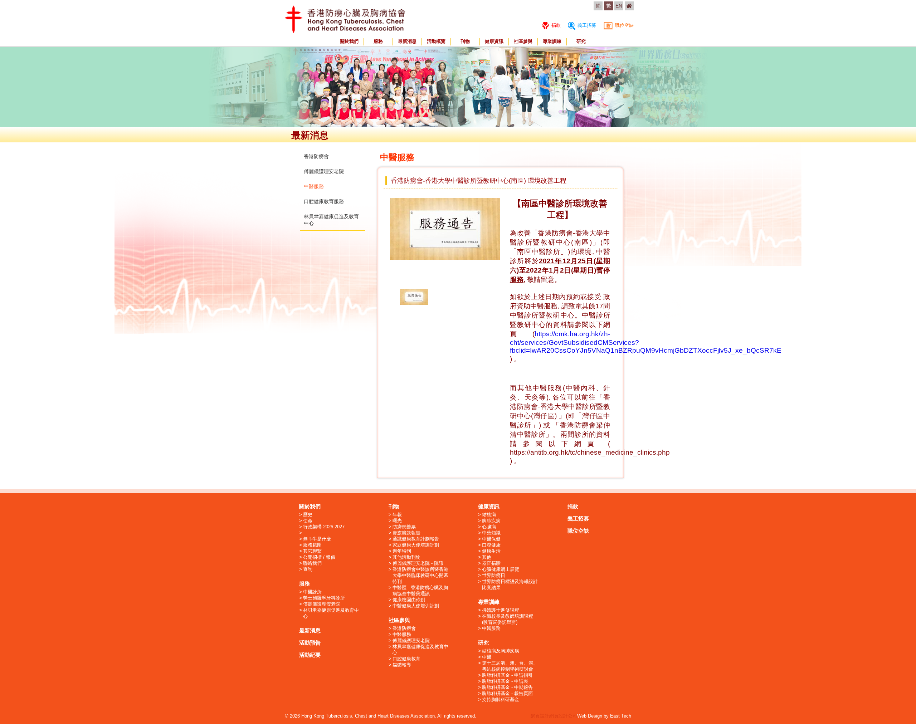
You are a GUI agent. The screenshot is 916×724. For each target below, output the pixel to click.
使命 (307, 520)
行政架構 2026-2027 (324, 526)
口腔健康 (491, 545)
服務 (378, 41)
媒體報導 (402, 664)
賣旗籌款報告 (406, 532)
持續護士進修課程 (500, 610)
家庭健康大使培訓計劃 (416, 545)
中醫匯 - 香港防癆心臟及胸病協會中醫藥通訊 (420, 590)
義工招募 (586, 25)
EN (618, 6)
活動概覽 (436, 41)
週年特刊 (402, 551)
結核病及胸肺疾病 (500, 651)
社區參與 (523, 41)
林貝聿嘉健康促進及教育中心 (331, 613)
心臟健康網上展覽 (500, 569)
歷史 (307, 514)
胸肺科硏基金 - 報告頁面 (507, 693)
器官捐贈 (491, 563)
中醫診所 (312, 592)
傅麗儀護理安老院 (324, 171)
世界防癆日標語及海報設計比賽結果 (510, 584)
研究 (581, 41)
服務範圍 (312, 545)
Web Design (589, 716)
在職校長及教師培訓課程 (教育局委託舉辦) (507, 619)
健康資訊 (494, 41)
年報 (397, 514)
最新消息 (407, 41)
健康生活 (491, 551)
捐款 (555, 25)
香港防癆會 (316, 156)
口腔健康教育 (406, 658)
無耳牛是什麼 (317, 539)
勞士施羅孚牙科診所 (324, 598)
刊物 (465, 41)
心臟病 (489, 526)
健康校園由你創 (409, 599)
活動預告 (310, 643)
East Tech (620, 716)
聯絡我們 (312, 563)
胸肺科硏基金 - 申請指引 (507, 675)
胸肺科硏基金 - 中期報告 (507, 687)
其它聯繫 (312, 551)
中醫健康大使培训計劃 (416, 605)
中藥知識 (491, 532)
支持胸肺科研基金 (500, 699)
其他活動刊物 (406, 557)
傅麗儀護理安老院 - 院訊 (418, 563)
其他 (486, 557)
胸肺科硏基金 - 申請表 (505, 681)
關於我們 (349, 41)
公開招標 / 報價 (319, 557)
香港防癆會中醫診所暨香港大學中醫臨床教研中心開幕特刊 (420, 575)
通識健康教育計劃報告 (416, 539)
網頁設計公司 (563, 716)
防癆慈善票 (404, 526)
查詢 (307, 569)
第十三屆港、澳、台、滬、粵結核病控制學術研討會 (510, 666)
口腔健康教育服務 (324, 201)
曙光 (397, 520)
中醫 (486, 657)
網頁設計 (540, 716)
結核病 (489, 514)
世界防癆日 (493, 575)
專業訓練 (552, 41)
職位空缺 (624, 25)
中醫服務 (314, 186)
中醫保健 (491, 539)
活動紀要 (310, 655)
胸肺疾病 (491, 520)
